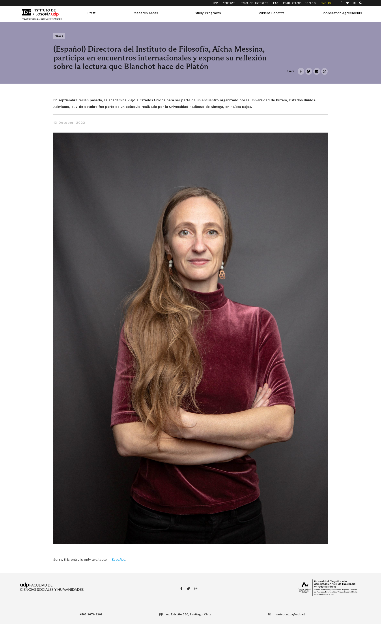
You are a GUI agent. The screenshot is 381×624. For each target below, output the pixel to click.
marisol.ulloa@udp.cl (290, 614)
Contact (229, 3)
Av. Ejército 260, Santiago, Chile (188, 614)
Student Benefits (271, 13)
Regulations (292, 3)
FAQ (276, 3)
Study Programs (208, 13)
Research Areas (145, 13)
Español (118, 560)
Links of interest (255, 3)
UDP (216, 3)
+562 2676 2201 (91, 614)
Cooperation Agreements (341, 13)
